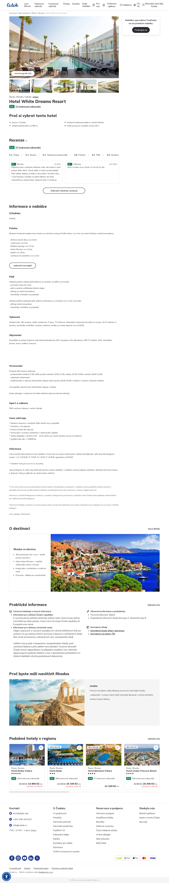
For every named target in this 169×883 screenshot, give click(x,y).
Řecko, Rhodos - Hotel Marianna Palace (103, 745)
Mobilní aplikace (147, 813)
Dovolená (13, 13)
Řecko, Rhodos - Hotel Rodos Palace (25, 745)
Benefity (100, 821)
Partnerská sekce (41, 868)
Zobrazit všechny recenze (64, 190)
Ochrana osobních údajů (62, 868)
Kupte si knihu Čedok (149, 817)
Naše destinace (24, 13)
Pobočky (57, 817)
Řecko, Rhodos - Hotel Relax (60, 745)
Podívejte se (141, 30)
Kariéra (56, 838)
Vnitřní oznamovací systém (66, 851)
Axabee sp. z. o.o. (46, 872)
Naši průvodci (102, 838)
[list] (26, 141)
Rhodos (41, 13)
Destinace (58, 847)
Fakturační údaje (61, 834)
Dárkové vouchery (105, 826)
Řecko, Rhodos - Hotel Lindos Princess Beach (141, 746)
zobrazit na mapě (22, 265)
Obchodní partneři (62, 821)
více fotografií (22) (23, 73)
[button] (6, 876)
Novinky (143, 821)
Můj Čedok (101, 843)
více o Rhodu (154, 528)
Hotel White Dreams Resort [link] (56, 13)
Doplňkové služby (104, 817)
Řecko (34, 13)
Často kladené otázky (106, 830)
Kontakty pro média (62, 843)
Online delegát (103, 834)
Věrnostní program (105, 813)
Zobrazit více (154, 605)
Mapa (35, 97)
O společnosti (59, 813)
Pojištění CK (59, 830)
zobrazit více (154, 738)
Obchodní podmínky (63, 826)
